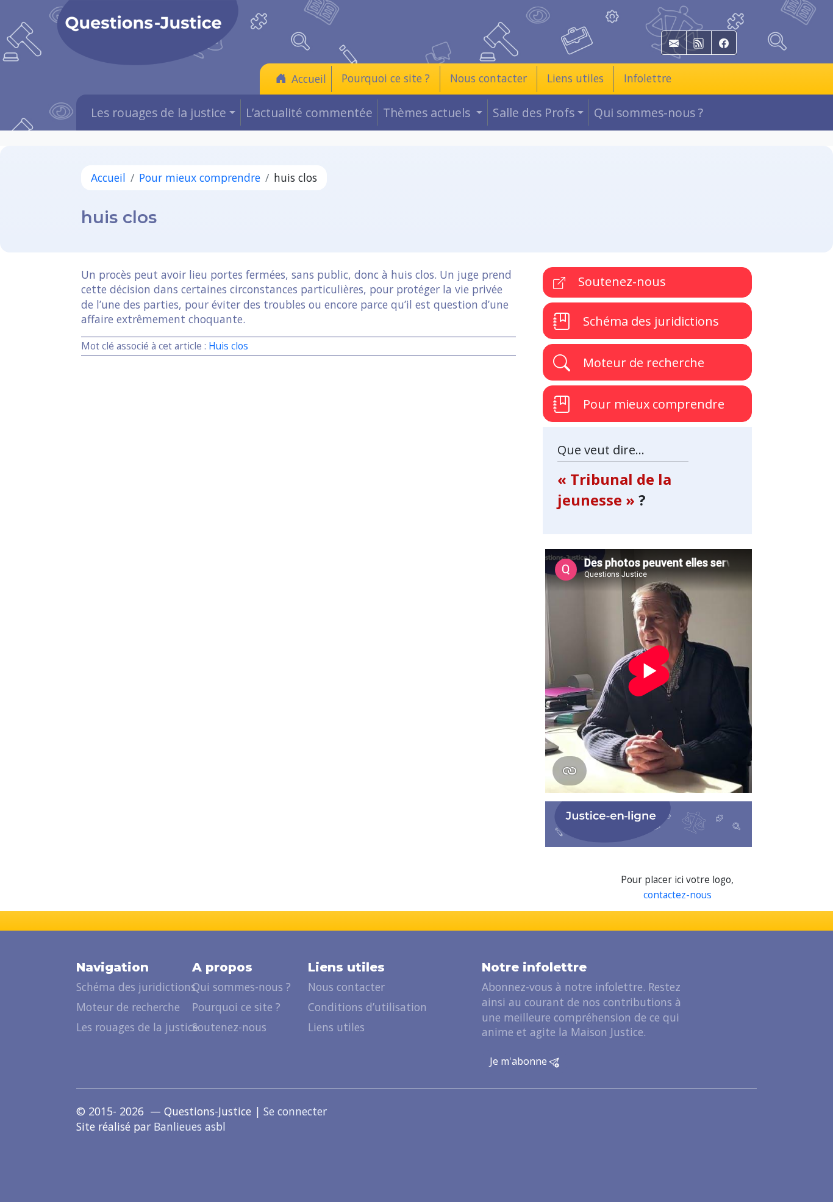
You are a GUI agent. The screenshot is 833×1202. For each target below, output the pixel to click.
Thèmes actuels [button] (428, 112)
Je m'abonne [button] (519, 1061)
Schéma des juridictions (649, 321)
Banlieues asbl (190, 1126)
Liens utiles (575, 78)
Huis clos (228, 346)
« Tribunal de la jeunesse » (614, 489)
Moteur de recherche (642, 362)
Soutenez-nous (620, 281)
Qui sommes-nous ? (648, 112)
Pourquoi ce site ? (385, 78)
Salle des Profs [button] (533, 112)
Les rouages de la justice (137, 1027)
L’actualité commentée (309, 112)
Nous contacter (488, 78)
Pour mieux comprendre (199, 177)
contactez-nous (677, 895)
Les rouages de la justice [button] (158, 112)
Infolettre (647, 78)
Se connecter (295, 1111)
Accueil (308, 78)
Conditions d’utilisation (367, 1007)
